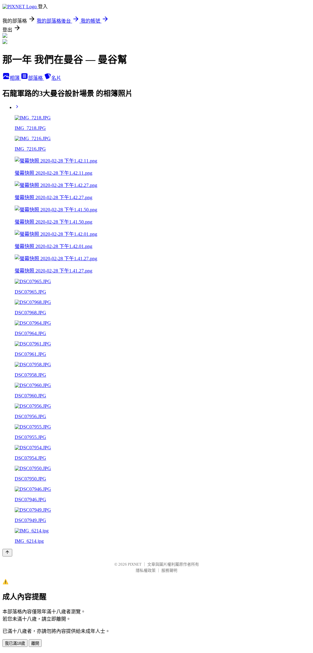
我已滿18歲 (15, 643)
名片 (56, 78)
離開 (35, 643)
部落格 (36, 78)
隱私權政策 (146, 570)
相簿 (15, 78)
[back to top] (7, 552)
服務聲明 (169, 570)
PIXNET (135, 564)
